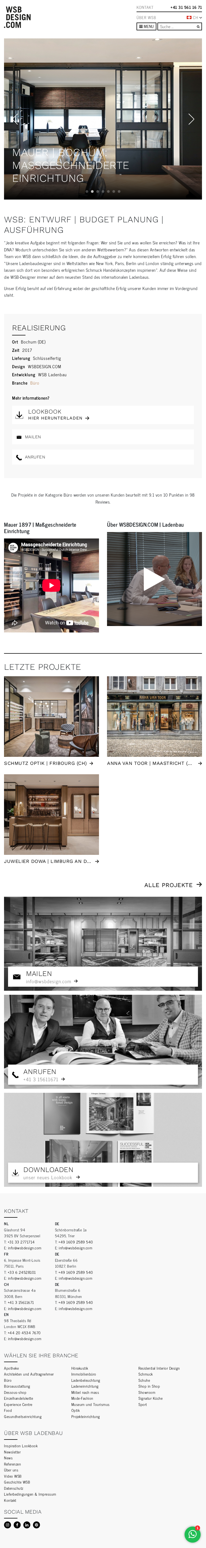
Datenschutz (13, 1488)
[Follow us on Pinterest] (36, 1524)
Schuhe (144, 1380)
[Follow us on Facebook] (17, 1524)
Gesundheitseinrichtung (23, 1416)
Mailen (32, 436)
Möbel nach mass (85, 1392)
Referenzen (12, 1464)
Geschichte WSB (17, 1482)
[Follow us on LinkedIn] (26, 1524)
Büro (34, 382)
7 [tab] (119, 191)
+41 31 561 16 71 (186, 7)
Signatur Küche (150, 1398)
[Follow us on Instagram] (7, 1524)
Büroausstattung (17, 1386)
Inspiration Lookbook (21, 1445)
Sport (142, 1404)
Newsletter (12, 1452)
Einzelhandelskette (18, 1398)
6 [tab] (113, 191)
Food (8, 1410)
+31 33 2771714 (21, 1242)
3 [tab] (97, 191)
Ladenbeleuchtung (85, 1380)
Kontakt (145, 7)
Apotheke (11, 1368)
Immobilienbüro (83, 1374)
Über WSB (146, 17)
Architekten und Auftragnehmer (29, 1374)
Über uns (11, 1470)
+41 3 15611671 (21, 1302)
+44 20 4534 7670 (24, 1332)
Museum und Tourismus (90, 1404)
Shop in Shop (149, 1386)
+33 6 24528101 (22, 1272)
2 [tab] (92, 191)
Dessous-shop (15, 1392)
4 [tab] (103, 191)
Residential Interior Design (159, 1368)
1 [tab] (87, 191)
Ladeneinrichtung (85, 1386)
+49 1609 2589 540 (75, 1242)
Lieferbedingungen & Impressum (30, 1494)
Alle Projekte (168, 885)
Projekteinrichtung (85, 1416)
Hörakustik (79, 1368)
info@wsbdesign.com (25, 1248)
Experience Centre (18, 1404)
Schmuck (145, 1374)
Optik (75, 1410)
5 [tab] (108, 191)
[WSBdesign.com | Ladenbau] (17, 17)
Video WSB (13, 1476)
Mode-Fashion (82, 1398)
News (8, 1458)
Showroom (146, 1392)
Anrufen (34, 457)
